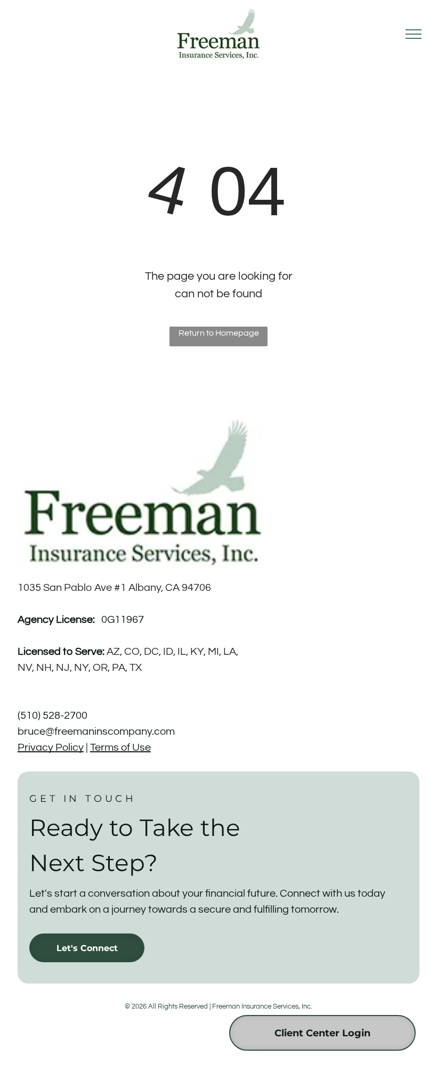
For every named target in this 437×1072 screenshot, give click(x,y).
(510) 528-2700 (52, 715)
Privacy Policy (51, 747)
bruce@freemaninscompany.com (96, 731)
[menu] (413, 34)
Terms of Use (120, 747)
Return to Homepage (219, 333)
